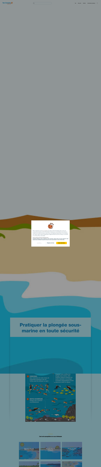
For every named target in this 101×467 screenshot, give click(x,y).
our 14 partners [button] (45, 230)
